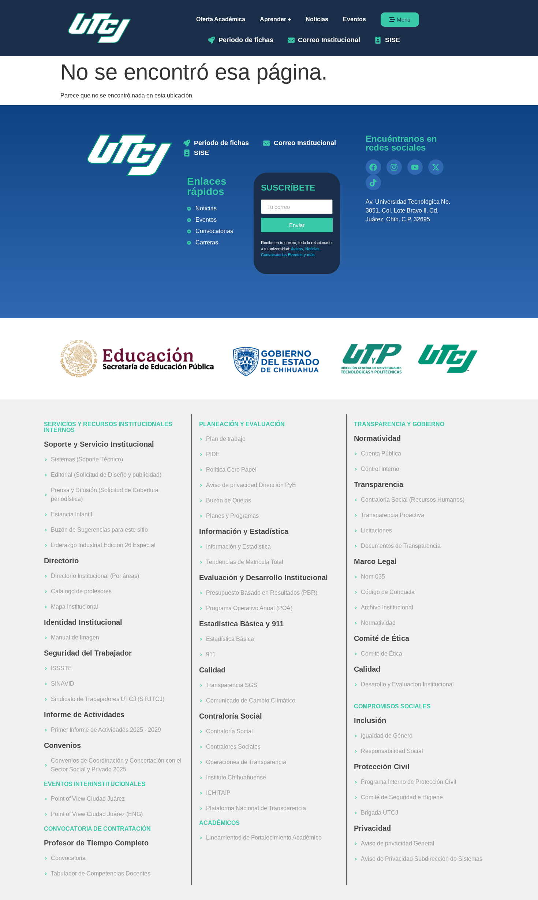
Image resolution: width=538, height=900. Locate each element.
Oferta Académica (220, 19)
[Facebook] (373, 167)
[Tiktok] (373, 182)
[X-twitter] (436, 167)
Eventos (354, 19)
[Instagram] (394, 167)
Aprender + (275, 19)
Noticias (317, 19)
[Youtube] (415, 167)
